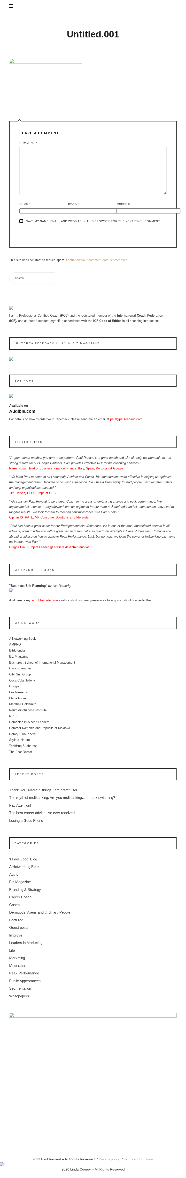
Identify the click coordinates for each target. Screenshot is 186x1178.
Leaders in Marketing (25, 943)
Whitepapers (19, 996)
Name (24, 203)
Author (14, 874)
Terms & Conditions (139, 1159)
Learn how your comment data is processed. (97, 260)
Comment (28, 143)
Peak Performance (24, 973)
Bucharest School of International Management (42, 662)
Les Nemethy (18, 692)
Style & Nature (19, 740)
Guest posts (19, 928)
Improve (15, 935)
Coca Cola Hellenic (22, 680)
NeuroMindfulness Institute (28, 710)
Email (73, 203)
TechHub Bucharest (23, 746)
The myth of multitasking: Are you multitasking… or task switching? (62, 798)
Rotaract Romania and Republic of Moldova (39, 728)
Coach (14, 905)
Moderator (17, 966)
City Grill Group (20, 674)
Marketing (17, 958)
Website (123, 203)
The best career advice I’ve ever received (42, 813)
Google (14, 686)
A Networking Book (22, 638)
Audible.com (22, 411)
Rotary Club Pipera (22, 734)
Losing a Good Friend (26, 820)
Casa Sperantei (20, 668)
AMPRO (15, 644)
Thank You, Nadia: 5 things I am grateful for (43, 790)
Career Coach (20, 897)
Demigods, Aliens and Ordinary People (39, 912)
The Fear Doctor (20, 752)
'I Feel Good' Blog (23, 859)
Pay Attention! (20, 805)
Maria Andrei (18, 698)
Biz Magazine (18, 656)
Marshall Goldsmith (22, 704)
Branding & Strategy (25, 889)
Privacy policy (110, 1159)
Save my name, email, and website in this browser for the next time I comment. (93, 221)
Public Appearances (25, 981)
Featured (16, 920)
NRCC (13, 716)
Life (12, 950)
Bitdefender (17, 651)
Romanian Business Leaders (29, 722)
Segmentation (20, 988)
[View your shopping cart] (172, 6)
